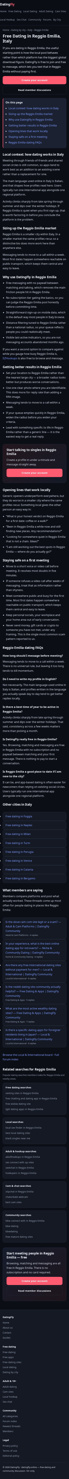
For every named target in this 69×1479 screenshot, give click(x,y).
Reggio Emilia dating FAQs (25, 142)
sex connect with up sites (20, 1162)
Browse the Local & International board (28, 1055)
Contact (7, 1332)
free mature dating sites (19, 1236)
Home (3, 11)
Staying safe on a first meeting (28, 137)
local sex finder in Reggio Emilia (23, 1127)
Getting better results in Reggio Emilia (33, 125)
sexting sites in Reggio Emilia (22, 1093)
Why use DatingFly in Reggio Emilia (31, 119)
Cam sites (8, 1391)
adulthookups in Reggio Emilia (23, 1156)
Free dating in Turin (18, 843)
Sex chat (7, 1401)
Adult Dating (46, 11)
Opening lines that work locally (28, 131)
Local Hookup (7, 19)
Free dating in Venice (19, 861)
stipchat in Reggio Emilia (19, 1191)
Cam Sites (60, 11)
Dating (7, 4)
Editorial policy (11, 1455)
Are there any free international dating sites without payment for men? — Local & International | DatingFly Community (33, 969)
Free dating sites (12, 1362)
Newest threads (11, 1426)
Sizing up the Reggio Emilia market (31, 114)
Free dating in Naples (19, 825)
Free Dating (14, 11)
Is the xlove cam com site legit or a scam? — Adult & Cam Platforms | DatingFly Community (33, 926)
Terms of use (10, 1450)
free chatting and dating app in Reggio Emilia (31, 1098)
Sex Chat (21, 19)
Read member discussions (34, 90)
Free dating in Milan (18, 834)
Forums (47, 19)
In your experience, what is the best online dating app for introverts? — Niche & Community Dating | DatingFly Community (33, 948)
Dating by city (18, 30)
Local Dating (30, 11)
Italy (30, 30)
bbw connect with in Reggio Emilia (25, 1220)
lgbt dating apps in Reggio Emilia (24, 1109)
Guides (7, 1337)
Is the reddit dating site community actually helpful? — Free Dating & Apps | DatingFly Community (33, 991)
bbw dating (12, 1226)
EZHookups (10, 358)
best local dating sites (18, 1133)
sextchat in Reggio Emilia (20, 1167)
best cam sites (14, 1202)
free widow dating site (18, 1103)
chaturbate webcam (17, 1196)
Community (34, 19)
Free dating (9, 1352)
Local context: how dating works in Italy (34, 108)
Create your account (35, 80)
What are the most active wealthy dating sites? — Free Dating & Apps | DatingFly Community (31, 1013)
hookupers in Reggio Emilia (21, 1173)
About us (8, 1327)
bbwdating (12, 1231)
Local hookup (10, 1396)
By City (57, 19)
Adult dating (10, 1386)
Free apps (8, 1357)
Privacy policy (10, 1445)
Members (8, 1431)
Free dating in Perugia (19, 852)
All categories (10, 1416)
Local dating (9, 1367)
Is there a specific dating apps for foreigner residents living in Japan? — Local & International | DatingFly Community (33, 1034)
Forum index (10, 1421)
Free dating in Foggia (19, 816)
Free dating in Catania (19, 869)
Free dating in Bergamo (20, 878)
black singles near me (18, 1138)
